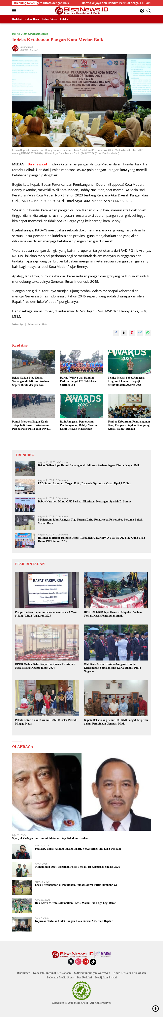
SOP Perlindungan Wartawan (92, 972)
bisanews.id (81, 1002)
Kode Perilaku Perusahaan (130, 972)
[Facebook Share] (116, 333)
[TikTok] (93, 962)
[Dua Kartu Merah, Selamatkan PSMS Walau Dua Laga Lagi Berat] (22, 905)
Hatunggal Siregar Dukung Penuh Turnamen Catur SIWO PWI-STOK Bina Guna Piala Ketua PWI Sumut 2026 (91, 539)
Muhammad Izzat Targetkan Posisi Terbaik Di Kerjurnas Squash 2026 (77, 866)
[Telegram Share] (140, 333)
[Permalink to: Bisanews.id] (15, 48)
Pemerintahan (39, 33)
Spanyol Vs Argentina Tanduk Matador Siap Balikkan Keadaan (50, 838)
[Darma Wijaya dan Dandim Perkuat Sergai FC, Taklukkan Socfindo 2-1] (81, 362)
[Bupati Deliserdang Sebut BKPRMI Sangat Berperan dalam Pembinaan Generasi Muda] (116, 698)
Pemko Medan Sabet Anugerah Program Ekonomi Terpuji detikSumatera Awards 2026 (126, 381)
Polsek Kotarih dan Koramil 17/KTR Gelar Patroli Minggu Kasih (46, 722)
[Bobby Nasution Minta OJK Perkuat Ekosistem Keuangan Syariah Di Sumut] (25, 504)
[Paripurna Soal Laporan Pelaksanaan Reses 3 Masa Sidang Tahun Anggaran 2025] (47, 590)
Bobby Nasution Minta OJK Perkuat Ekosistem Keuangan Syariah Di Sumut (84, 501)
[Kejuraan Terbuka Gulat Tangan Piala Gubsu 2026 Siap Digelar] (22, 924)
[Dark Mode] (142, 10)
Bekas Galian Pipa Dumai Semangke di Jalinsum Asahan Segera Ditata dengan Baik (30, 381)
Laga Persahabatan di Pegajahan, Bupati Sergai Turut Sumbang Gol (76, 884)
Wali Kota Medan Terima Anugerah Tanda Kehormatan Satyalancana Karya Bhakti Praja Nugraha (112, 668)
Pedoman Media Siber (60, 977)
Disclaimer (23, 972)
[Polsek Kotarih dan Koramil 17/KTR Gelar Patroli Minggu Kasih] (47, 698)
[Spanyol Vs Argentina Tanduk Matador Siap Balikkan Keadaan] (81, 792)
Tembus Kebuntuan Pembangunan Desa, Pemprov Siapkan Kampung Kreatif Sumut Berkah (129, 425)
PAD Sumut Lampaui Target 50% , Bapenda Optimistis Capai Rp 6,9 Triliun (84, 483)
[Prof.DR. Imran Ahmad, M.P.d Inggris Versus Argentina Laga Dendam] (22, 851)
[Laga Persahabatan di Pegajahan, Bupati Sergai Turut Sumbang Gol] (22, 887)
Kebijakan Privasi (106, 977)
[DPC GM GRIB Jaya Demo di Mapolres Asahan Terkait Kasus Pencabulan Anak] (116, 590)
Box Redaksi (84, 977)
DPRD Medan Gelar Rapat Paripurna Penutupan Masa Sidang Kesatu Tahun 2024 (45, 666)
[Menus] (14, 10)
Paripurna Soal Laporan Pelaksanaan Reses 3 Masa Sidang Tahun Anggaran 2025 (46, 614)
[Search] (148, 10)
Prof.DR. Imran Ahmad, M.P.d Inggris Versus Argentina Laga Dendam (78, 848)
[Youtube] (85, 961)
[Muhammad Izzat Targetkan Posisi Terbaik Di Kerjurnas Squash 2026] (22, 869)
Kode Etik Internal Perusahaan (52, 972)
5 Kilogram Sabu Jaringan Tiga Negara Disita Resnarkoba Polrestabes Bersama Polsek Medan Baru (90, 521)
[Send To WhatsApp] (148, 333)
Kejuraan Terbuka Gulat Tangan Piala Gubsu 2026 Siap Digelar (74, 921)
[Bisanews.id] (82, 10)
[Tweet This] (124, 333)
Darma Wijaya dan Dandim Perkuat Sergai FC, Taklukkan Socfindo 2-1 (97, 3)
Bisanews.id (26, 47)
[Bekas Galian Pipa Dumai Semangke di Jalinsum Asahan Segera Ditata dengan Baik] (33, 362)
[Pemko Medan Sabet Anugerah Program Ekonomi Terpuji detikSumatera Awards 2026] (129, 362)
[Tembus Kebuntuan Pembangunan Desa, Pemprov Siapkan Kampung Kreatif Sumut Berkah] (129, 406)
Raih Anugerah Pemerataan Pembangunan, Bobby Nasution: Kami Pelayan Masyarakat (79, 425)
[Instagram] (78, 961)
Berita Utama (20, 33)
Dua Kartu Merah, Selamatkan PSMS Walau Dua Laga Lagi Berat (75, 902)
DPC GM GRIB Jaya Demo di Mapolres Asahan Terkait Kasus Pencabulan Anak (113, 614)
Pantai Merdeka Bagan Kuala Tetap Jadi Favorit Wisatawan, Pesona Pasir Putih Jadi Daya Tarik (30, 425)
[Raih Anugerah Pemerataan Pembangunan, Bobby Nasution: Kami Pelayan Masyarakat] (81, 406)
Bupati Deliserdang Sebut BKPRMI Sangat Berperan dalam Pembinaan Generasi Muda (116, 722)
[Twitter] (71, 961)
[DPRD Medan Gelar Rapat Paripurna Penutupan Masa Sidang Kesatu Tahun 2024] (47, 643)
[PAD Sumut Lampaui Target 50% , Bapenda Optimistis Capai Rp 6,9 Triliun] (25, 486)
